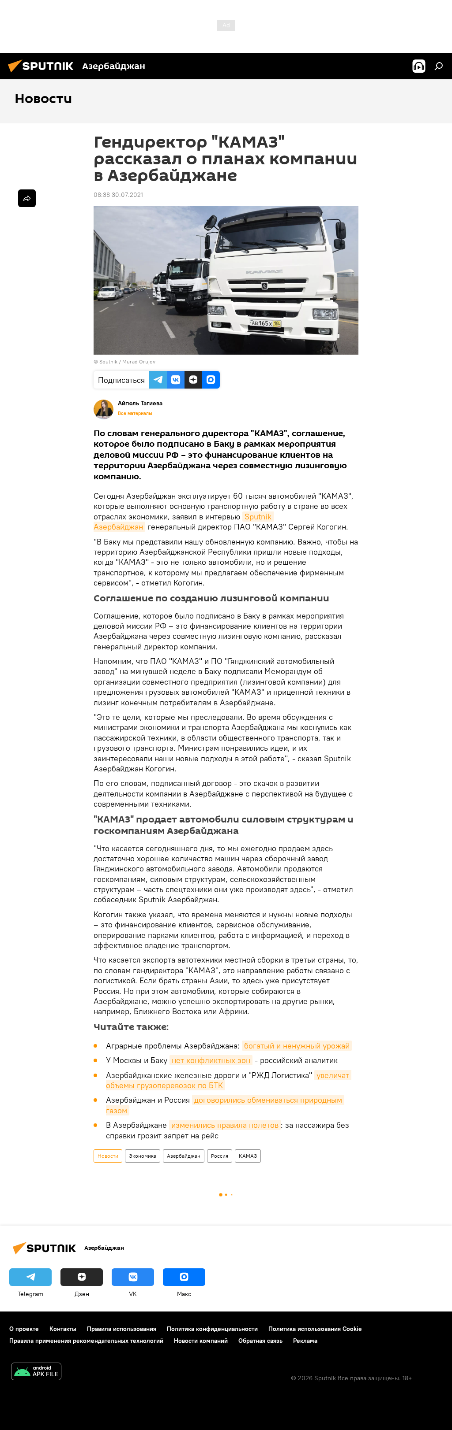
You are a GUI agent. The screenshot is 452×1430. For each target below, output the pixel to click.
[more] (27, 198)
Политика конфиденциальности (212, 1329)
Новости (108, 1155)
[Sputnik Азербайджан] (43, 74)
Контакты (62, 1329)
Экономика (142, 1155)
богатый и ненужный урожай (297, 1046)
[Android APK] (36, 1372)
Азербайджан (183, 1155)
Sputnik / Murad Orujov (127, 361)
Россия (219, 1155)
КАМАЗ (248, 1155)
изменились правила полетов (225, 1125)
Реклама (305, 1341)
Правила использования (121, 1329)
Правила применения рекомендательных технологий (86, 1341)
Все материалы (135, 413)
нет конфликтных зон (211, 1060)
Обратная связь (260, 1341)
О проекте (24, 1329)
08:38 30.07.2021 (118, 195)
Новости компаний (201, 1341)
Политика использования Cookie (315, 1329)
